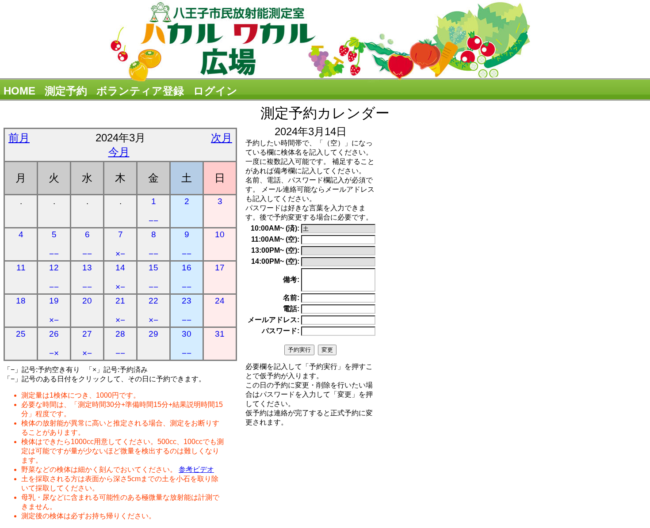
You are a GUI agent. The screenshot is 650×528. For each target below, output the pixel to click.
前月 (19, 138)
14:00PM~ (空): (275, 261)
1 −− (153, 211)
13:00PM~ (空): (275, 250)
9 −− (186, 244)
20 (87, 300)
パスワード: (280, 330)
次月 (221, 138)
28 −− (120, 343)
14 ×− (120, 277)
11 (21, 267)
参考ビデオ (196, 469)
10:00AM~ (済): (275, 228)
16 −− (186, 277)
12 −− (54, 277)
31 (220, 333)
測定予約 (66, 91)
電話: (291, 308)
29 (153, 333)
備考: (291, 279)
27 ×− (87, 343)
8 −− (153, 244)
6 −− (87, 244)
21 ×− (120, 310)
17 (220, 267)
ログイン (215, 91)
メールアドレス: (273, 319)
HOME (19, 91)
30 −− (186, 343)
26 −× (54, 343)
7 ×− (120, 244)
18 (21, 300)
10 (220, 234)
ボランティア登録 (140, 91)
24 (220, 300)
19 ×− (54, 310)
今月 (119, 152)
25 (21, 333)
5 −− (54, 244)
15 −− (153, 277)
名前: (291, 297)
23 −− (186, 310)
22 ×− (153, 310)
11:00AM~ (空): (275, 239)
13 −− (87, 277)
